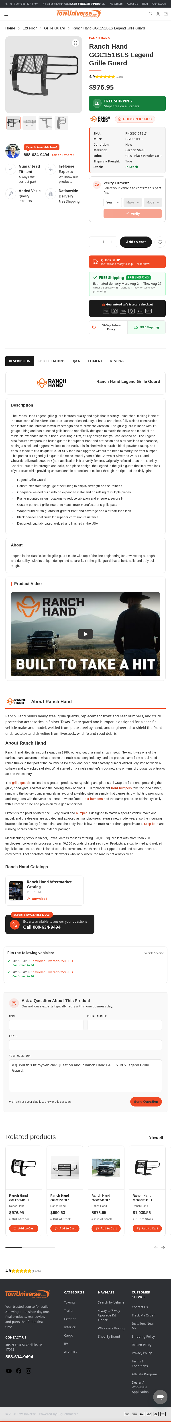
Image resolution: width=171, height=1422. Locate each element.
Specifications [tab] (52, 361)
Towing (69, 1302)
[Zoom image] (75, 43)
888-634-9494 (36, 155)
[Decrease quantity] (94, 242)
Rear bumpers (92, 799)
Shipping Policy (143, 1336)
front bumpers (121, 788)
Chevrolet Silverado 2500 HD (52, 961)
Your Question (20, 1055)
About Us (132, 3)
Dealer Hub (72, 3)
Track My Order (143, 1315)
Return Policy (141, 1345)
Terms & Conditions (140, 1363)
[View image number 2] (29, 123)
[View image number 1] (13, 123)
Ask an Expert (62, 155)
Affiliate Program (144, 1374)
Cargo (68, 1335)
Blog (145, 3)
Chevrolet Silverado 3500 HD (52, 972)
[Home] (79, 13)
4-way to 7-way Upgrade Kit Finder (109, 1315)
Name (12, 1016)
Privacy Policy (142, 1353)
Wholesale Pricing (111, 1328)
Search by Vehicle (111, 1302)
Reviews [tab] (117, 361)
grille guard (20, 783)
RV (66, 1343)
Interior (69, 1327)
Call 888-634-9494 (41, 927)
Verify (135, 214)
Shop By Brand (109, 1336)
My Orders (116, 3)
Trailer (69, 1310)
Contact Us (159, 3)
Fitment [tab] (95, 361)
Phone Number (97, 1016)
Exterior (70, 1319)
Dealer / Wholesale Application (140, 1387)
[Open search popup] (150, 13)
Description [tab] (20, 361)
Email (13, 1036)
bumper (81, 813)
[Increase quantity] (112, 242)
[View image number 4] (61, 123)
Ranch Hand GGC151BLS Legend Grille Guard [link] (108, 28)
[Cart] (165, 13)
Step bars (151, 824)
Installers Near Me (94, 3)
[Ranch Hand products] (100, 119)
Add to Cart (26, 1228)
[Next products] (163, 1247)
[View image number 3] (45, 123)
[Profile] (158, 13)
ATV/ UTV (70, 1352)
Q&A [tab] (76, 361)
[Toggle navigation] (6, 13)
